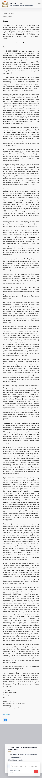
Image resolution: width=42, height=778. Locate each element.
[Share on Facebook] (5, 720)
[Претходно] (27, 771)
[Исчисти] (36, 771)
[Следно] (31, 771)
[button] (39, 4)
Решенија (6, 714)
